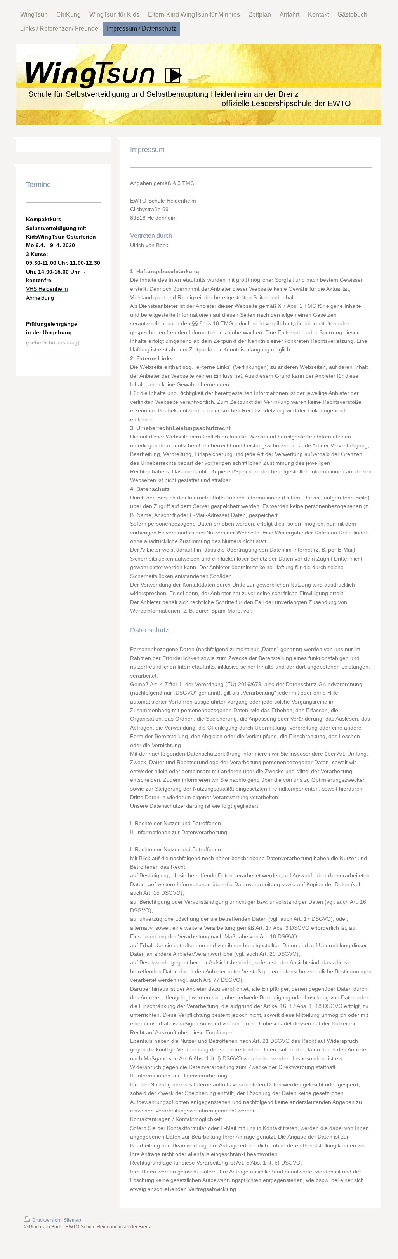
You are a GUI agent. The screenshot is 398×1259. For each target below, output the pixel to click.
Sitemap (72, 1220)
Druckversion (46, 1220)
